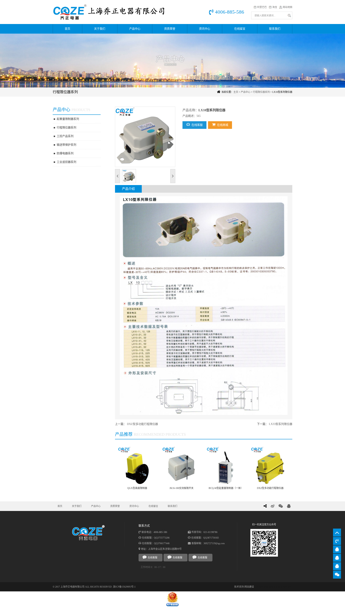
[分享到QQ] (289, 506)
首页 (67, 28)
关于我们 (99, 28)
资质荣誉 (169, 28)
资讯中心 (204, 28)
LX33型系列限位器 (280, 424)
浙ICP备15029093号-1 (124, 586)
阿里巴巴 (262, 7)
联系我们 (274, 28)
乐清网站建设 (261, 586)
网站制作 (287, 586)
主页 (235, 92)
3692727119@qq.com (214, 543)
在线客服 (197, 124)
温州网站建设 (275, 586)
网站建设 (249, 586)
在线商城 (222, 124)
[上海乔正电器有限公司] (112, 12)
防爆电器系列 (65, 153)
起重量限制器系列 (68, 118)
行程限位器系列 (261, 92)
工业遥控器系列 (66, 161)
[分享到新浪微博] (273, 506)
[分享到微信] (281, 506)
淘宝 (274, 7)
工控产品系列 (65, 136)
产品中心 (134, 28)
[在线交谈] (337, 549)
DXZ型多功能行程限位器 (142, 424)
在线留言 (239, 28)
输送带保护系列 (66, 144)
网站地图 (287, 7)
